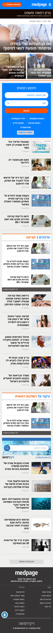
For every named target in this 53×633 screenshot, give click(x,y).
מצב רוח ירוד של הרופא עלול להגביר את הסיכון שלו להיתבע (16, 180)
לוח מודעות (20, 592)
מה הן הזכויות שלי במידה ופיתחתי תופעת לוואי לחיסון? (27, 46)
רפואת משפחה (18, 599)
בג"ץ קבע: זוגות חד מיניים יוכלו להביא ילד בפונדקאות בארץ (17, 360)
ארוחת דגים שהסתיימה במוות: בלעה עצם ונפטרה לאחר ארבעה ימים (16, 524)
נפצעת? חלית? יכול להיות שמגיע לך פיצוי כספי (17, 144)
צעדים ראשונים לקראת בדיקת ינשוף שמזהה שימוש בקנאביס (13, 71)
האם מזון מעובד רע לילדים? (19, 161)
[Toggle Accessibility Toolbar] (4, 614)
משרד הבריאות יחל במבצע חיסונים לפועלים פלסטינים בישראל (16, 378)
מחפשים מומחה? (13, 4)
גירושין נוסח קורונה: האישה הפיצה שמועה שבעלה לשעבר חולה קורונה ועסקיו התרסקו (17, 300)
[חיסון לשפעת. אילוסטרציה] (26, 38)
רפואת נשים (19, 603)
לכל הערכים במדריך (43, 457)
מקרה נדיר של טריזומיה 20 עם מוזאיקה (16, 542)
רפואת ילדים (18, 123)
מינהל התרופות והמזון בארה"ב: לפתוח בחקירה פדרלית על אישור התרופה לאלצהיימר (16, 341)
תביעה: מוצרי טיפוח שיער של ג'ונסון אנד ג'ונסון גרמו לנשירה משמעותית (18, 321)
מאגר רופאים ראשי (17, 596)
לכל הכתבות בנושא (11, 289)
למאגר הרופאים (25, 132)
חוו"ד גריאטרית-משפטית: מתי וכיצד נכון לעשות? (40, 72)
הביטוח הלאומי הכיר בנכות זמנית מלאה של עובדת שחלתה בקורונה (16, 484)
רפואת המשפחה (36, 118)
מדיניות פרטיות (45, 599)
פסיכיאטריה (25, 127)
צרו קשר (48, 606)
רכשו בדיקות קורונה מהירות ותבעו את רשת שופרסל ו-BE (16, 219)
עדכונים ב (38, 237)
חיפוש (26, 110)
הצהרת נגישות (45, 603)
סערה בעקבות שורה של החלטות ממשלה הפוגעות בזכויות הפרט (16, 466)
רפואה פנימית (34, 123)
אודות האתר (46, 592)
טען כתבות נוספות (26, 561)
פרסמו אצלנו (46, 596)
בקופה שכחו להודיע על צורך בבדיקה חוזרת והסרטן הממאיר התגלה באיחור (16, 200)
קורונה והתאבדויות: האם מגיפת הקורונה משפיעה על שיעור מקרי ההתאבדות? (15, 504)
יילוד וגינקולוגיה (18, 118)
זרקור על (32, 396)
